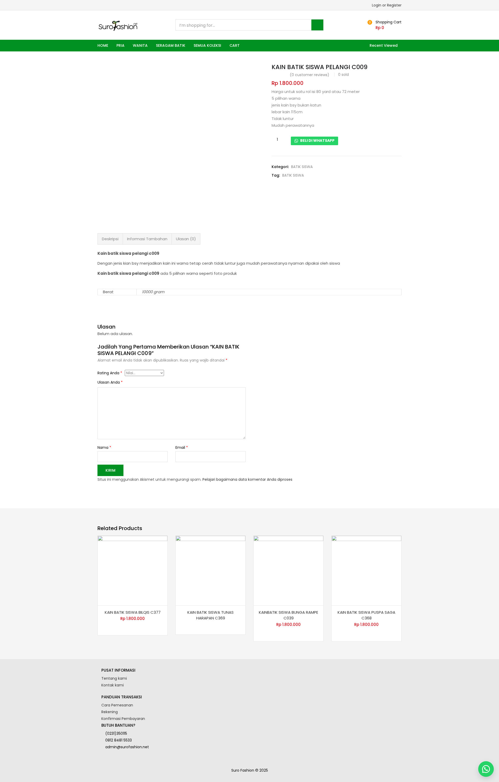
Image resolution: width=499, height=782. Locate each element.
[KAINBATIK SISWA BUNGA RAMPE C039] (288, 570)
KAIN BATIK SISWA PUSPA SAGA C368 (366, 615)
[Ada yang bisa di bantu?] (486, 769)
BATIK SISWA (302, 166)
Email (181, 447)
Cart (234, 45)
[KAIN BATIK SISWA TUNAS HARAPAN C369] (210, 570)
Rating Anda (109, 373)
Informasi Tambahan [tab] (147, 239)
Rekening (109, 711)
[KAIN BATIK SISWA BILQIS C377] (132, 570)
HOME (102, 45)
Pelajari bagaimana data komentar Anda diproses (247, 479)
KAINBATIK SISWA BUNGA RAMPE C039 (288, 615)
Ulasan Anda (110, 382)
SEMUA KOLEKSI (207, 45)
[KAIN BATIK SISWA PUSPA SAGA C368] (366, 570)
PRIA (120, 45)
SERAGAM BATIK (170, 45)
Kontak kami (112, 685)
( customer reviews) (309, 75)
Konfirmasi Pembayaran (123, 718)
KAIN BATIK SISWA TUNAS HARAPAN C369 (210, 615)
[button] (384, 25)
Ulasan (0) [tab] (186, 239)
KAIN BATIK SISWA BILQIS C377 (133, 612)
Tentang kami (114, 678)
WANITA (140, 45)
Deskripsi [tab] (110, 239)
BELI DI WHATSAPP (316, 140)
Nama (104, 447)
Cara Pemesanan (117, 705)
